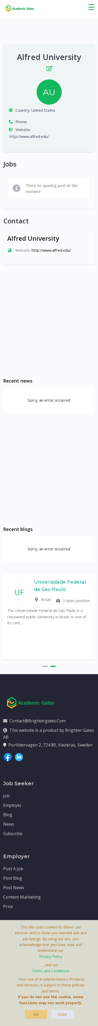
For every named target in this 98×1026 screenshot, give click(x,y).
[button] (45, 665)
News (8, 824)
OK (35, 1014)
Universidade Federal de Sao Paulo (60, 586)
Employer (12, 805)
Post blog (12, 878)
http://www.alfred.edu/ (29, 136)
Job (6, 796)
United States (43, 110)
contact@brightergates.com (37, 721)
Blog (7, 815)
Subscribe (12, 833)
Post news (13, 887)
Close (62, 1014)
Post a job (13, 869)
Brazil (45, 599)
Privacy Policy (50, 956)
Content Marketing (22, 897)
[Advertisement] (49, 321)
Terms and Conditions (50, 970)
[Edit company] (49, 67)
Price (8, 906)
